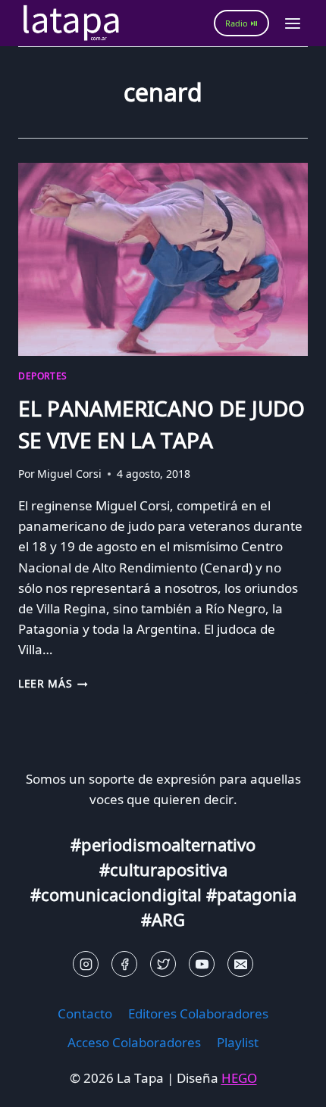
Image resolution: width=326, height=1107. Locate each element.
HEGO (239, 1078)
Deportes (42, 376)
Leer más (53, 683)
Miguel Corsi (69, 473)
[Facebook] (124, 964)
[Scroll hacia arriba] (38, 1083)
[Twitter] (163, 964)
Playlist (238, 1042)
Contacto (85, 1013)
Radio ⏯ (241, 23)
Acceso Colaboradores (134, 1042)
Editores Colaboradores (198, 1013)
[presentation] (163, 259)
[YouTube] (202, 964)
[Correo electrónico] (240, 964)
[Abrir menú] (292, 23)
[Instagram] (86, 964)
